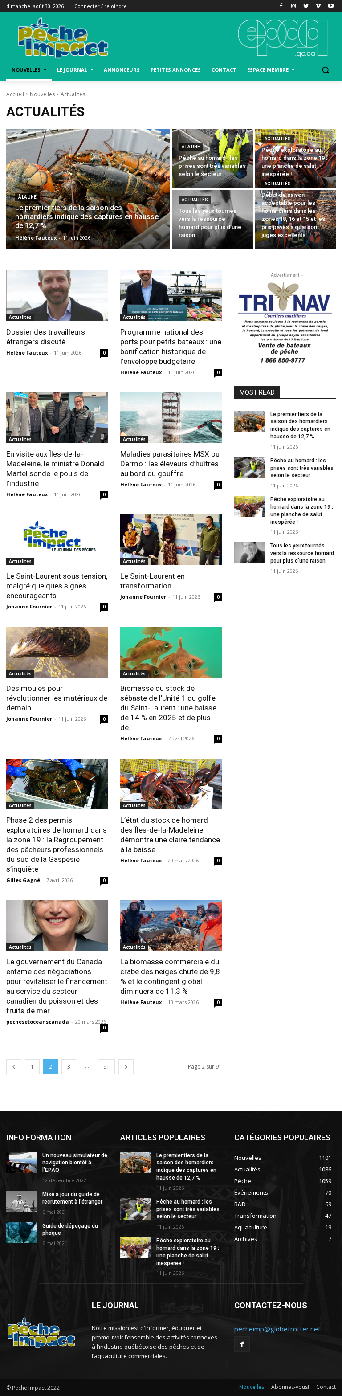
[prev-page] (13, 1066)
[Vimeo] (318, 6)
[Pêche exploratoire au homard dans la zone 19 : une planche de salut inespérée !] (295, 158)
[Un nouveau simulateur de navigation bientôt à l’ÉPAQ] (21, 1162)
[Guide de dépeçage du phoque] (21, 1233)
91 (106, 1066)
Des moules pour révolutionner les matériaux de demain (56, 698)
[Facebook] (281, 6)
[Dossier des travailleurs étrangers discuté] (57, 295)
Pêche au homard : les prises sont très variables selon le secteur (302, 468)
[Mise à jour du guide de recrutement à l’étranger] (21, 1201)
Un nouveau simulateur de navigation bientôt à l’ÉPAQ (74, 1163)
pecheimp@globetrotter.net (277, 1328)
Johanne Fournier (29, 606)
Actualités (278, 138)
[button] (325, 70)
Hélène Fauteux (27, 352)
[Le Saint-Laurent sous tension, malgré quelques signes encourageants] (57, 539)
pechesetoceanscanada (37, 1021)
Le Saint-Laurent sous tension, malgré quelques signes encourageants (56, 585)
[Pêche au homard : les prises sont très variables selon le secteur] (212, 158)
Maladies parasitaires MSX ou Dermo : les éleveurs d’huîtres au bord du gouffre (170, 463)
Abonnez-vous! (290, 1387)
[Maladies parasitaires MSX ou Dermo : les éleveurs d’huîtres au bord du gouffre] (171, 417)
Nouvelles (42, 94)
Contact (326, 1387)
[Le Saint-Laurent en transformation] (171, 539)
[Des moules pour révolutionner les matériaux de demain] (57, 652)
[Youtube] (331, 6)
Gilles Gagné (23, 880)
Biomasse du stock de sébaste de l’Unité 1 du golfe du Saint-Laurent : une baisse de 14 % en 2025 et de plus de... (168, 708)
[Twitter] (306, 6)
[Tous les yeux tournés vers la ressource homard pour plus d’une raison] (212, 219)
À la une (27, 197)
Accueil (15, 94)
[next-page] (126, 1066)
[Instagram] (294, 6)
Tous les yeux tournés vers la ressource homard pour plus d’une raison (302, 553)
